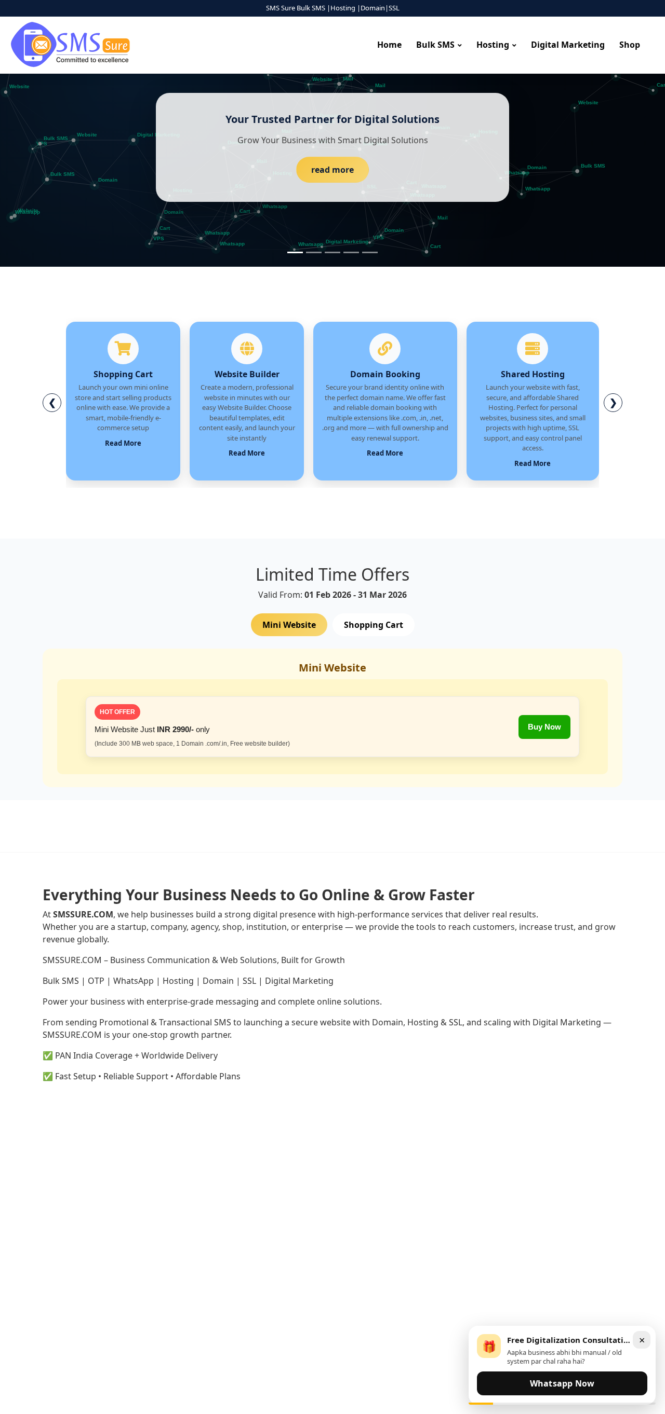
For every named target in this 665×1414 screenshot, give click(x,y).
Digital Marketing (568, 44)
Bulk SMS (435, 44)
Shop (629, 44)
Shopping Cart (373, 624)
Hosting (492, 44)
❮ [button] (52, 402)
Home (389, 44)
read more (332, 169)
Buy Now (544, 726)
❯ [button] (613, 402)
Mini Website (289, 624)
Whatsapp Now (562, 1383)
